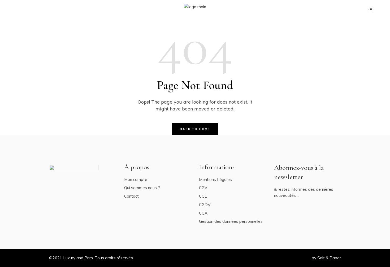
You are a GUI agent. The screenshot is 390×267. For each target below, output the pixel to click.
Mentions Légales (215, 179)
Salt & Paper (329, 257)
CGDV (204, 204)
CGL (203, 196)
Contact (131, 196)
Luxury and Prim (78, 257)
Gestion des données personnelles (231, 221)
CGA (203, 213)
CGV (203, 187)
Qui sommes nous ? (142, 187)
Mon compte (135, 179)
